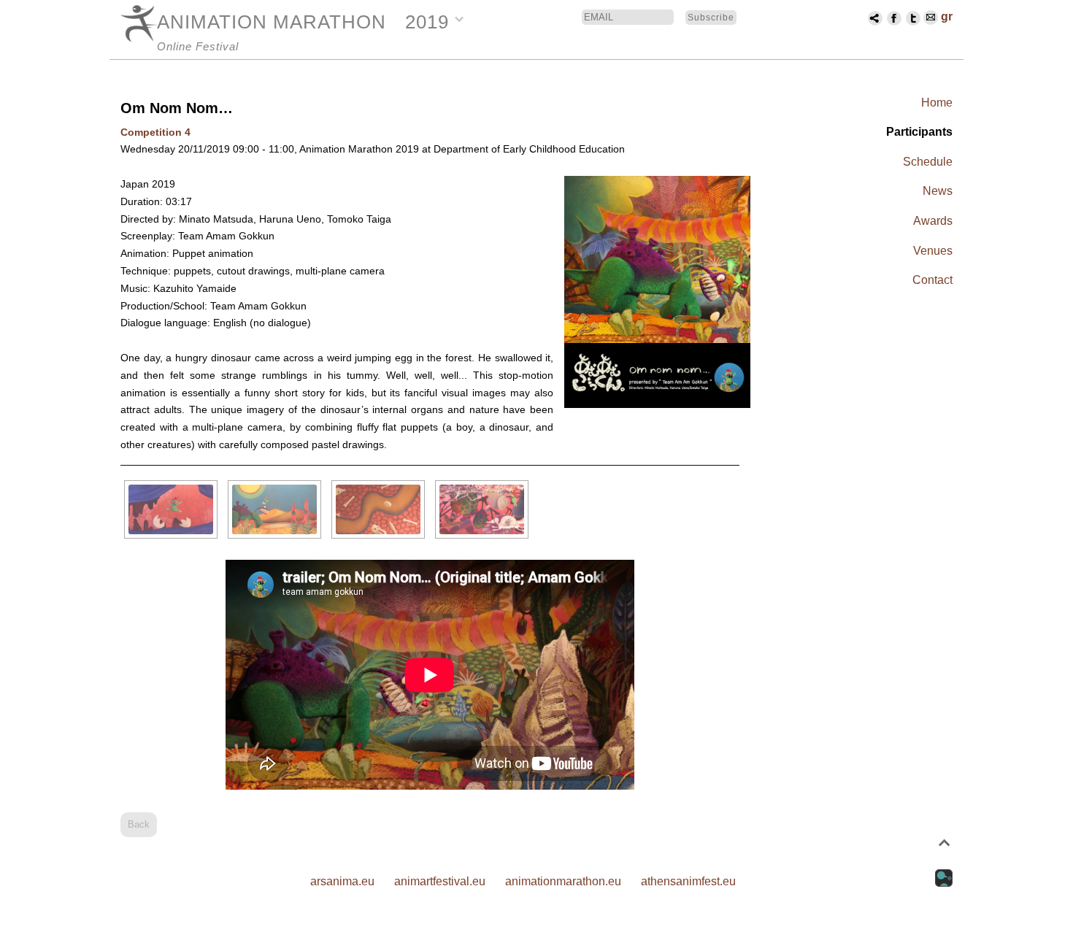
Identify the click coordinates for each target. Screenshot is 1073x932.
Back (139, 824)
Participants (919, 132)
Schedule (928, 161)
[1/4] (170, 509)
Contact (932, 280)
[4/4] (481, 509)
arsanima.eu (342, 881)
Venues (933, 250)
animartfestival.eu (439, 881)
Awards (933, 221)
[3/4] (378, 509)
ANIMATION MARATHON (271, 22)
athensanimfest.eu (688, 881)
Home (937, 102)
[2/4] (274, 509)
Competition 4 (155, 132)
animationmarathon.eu (563, 881)
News (938, 191)
